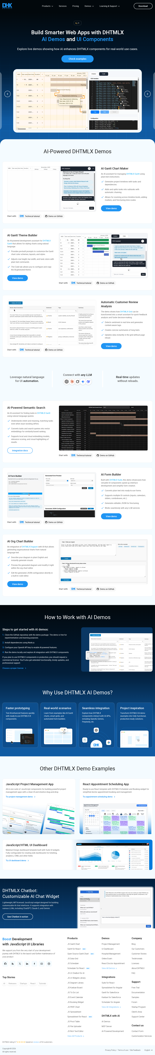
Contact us (138, 1025)
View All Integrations (110, 1007)
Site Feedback (135, 1050)
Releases (12, 983)
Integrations (108, 977)
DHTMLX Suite (115, 480)
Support (136, 981)
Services (63, 6)
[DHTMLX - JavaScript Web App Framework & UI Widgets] (7, 6)
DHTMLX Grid (126, 311)
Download (143, 6)
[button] (7, 94)
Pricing (75, 6)
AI (4, 983)
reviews (36, 1042)
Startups (23, 983)
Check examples (77, 58)
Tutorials (42, 983)
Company (137, 938)
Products (72, 938)
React (32, 983)
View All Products (74, 1036)
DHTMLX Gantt (133, 174)
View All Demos (108, 968)
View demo (111, 208)
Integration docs (20, 450)
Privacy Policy (110, 1050)
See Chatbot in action (17, 916)
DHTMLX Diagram (30, 546)
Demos (105, 938)
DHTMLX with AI (111, 1015)
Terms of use (123, 1050)
